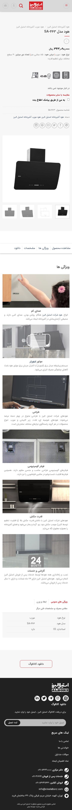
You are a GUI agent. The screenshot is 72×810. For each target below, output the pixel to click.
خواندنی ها (63, 748)
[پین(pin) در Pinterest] (42, 125)
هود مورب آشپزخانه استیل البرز (30, 27)
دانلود (17, 248)
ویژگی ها (44, 248)
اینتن (29, 806)
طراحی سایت (40, 806)
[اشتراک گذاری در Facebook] (60, 125)
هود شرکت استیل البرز (52, 315)
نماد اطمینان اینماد (60, 761)
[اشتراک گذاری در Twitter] (54, 125)
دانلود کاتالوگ (36, 664)
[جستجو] (21, 6)
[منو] (66, 5)
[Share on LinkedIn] (36, 125)
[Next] (6, 169)
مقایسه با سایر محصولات (58, 95)
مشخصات (29, 248)
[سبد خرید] (5, 5)
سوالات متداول (62, 754)
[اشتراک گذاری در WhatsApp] (66, 125)
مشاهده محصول (61, 248)
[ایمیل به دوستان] (48, 125)
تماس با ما (64, 741)
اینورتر (33, 361)
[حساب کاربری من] (13, 5)
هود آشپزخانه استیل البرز (58, 27)
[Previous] (64, 169)
